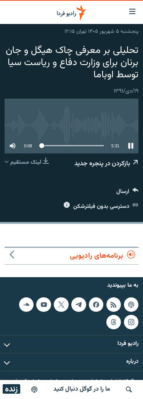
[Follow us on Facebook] (96, 304)
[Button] (127, 193)
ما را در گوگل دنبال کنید (81, 389)
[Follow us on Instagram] (131, 322)
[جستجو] (128, 389)
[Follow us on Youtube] (43, 304)
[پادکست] (34, 389)
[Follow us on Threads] (113, 322)
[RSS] (113, 304)
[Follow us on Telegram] (78, 304)
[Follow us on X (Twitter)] (61, 304)
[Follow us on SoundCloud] (26, 304)
